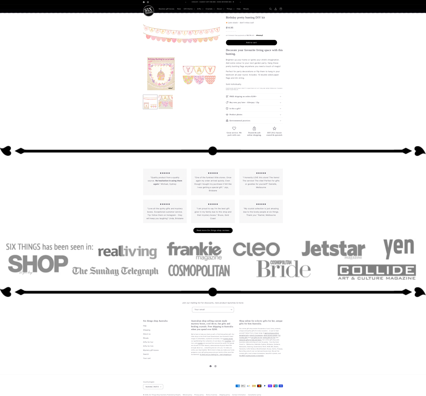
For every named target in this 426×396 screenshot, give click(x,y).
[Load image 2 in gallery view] (166, 102)
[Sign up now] (231, 309)
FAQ (144, 326)
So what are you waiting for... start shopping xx (215, 354)
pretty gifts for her (269, 337)
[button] (189, 8)
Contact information (239, 395)
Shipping (146, 330)
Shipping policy (224, 395)
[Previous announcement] (185, 2)
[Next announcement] (240, 2)
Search (146, 354)
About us (147, 334)
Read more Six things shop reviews (213, 230)
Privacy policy (199, 395)
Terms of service (211, 395)
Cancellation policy (254, 395)
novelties (228, 341)
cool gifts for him (256, 337)
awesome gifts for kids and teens (250, 340)
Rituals (146, 338)
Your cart (147, 358)
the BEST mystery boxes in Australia (251, 355)
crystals (200, 343)
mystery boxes (228, 338)
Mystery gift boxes (151, 350)
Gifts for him (148, 346)
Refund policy (187, 395)
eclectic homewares (256, 335)
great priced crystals (270, 335)
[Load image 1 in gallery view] (150, 102)
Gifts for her (148, 342)
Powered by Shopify (173, 395)
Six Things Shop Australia (158, 395)
